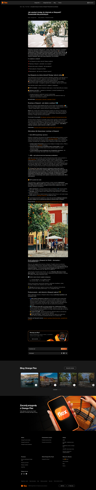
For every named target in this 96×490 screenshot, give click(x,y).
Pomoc (64, 465)
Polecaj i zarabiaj (24, 464)
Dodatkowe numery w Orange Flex (68, 446)
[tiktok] (21, 473)
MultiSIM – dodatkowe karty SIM (68, 443)
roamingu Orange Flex (42, 195)
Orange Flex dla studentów (26, 444)
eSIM (64, 439)
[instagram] (23, 473)
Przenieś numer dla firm (46, 442)
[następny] (91, 380)
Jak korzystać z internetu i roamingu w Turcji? (45, 99)
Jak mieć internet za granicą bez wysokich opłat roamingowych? (48, 127)
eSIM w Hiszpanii (32, 159)
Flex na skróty (65, 461)
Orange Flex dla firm (25, 442)
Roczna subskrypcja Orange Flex (26, 460)
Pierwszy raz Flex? (25, 462)
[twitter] (66, 353)
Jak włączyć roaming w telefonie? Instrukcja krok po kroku (54, 117)
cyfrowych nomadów (53, 138)
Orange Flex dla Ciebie (25, 439)
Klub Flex (23, 467)
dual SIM (40, 145)
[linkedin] (63, 353)
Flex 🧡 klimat (65, 459)
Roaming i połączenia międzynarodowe (67, 452)
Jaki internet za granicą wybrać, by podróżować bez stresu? (48, 201)
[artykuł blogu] (36, 385)
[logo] (5, 2)
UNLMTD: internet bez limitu (68, 449)
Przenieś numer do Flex (46, 439)
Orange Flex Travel (45, 459)
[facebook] (61, 353)
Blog (63, 463)
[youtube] (26, 473)
